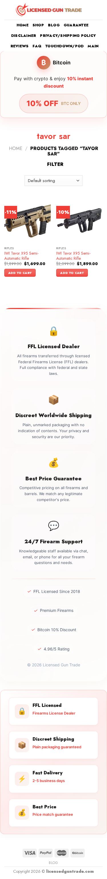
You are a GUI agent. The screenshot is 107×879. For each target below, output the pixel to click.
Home (23, 25)
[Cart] (100, 10)
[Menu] (7, 10)
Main (93, 46)
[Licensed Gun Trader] (49, 10)
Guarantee (76, 25)
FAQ (37, 46)
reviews (20, 46)
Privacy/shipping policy (68, 35)
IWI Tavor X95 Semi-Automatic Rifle (21, 256)
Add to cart (20, 273)
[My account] (90, 10)
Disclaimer (23, 35)
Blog (54, 25)
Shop (38, 25)
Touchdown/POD (64, 46)
